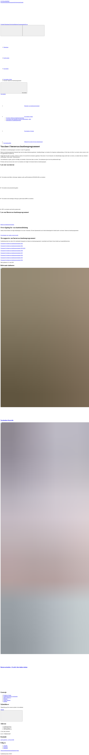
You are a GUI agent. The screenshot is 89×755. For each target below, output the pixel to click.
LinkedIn (5, 745)
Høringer (16, 24)
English (21, 2)
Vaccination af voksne (29, 131)
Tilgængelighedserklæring (6, 750)
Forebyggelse (6, 58)
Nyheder (2, 24)
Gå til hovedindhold (5, 1)
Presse (2, 2)
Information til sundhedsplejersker (13, 120)
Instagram (5, 748)
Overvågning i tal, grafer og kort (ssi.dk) (9, 235)
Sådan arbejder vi (7, 697)
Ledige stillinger (6, 700)
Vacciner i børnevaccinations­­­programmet (15, 117)
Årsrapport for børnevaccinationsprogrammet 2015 (12, 257)
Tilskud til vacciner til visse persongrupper (33, 141)
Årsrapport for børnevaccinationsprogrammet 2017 (12, 253)
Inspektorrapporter (10, 2)
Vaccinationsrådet (7, 143)
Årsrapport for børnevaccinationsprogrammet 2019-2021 (13, 248)
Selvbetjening (17, 2)
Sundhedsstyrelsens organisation (10, 696)
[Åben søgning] (12, 30)
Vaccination (5, 68)
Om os (26, 24)
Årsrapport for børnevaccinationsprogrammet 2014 (12, 260)
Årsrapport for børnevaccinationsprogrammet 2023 (12, 243)
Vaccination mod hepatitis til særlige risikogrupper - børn (18, 119)
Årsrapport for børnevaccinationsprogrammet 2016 (12, 255)
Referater (5, 699)
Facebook (5, 747)
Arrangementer (21, 24)
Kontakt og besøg (7, 695)
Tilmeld (2, 709)
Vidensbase (6, 24)
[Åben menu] (33, 30)
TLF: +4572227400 (9, 739)
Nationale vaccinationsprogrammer (31, 105)
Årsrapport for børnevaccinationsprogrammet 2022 (12, 245)
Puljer (4, 2)
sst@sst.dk (3, 739)
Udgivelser (11, 24)
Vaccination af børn (7, 79)
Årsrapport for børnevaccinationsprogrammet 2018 (12, 250)
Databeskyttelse (15, 750)
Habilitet (5, 701)
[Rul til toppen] (12, 715)
